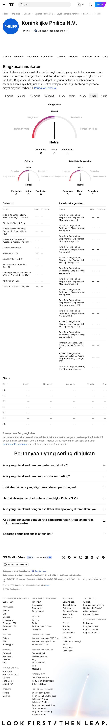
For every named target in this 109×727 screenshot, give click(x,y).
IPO (4, 662)
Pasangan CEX (9, 623)
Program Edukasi (91, 632)
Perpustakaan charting (93, 605)
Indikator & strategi (72, 641)
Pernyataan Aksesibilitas (43, 705)
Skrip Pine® (8, 684)
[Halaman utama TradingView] (11, 5)
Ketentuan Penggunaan (15, 444)
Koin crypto (8, 620)
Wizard (66, 644)
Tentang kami (38, 653)
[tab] (8, 95)
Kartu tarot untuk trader (43, 681)
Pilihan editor (69, 632)
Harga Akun (37, 605)
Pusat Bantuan (39, 662)
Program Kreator (70, 611)
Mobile (6, 692)
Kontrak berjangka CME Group (46, 638)
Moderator (68, 617)
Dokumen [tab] (32, 56)
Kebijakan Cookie (40, 702)
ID (83, 4)
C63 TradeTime (39, 684)
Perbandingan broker (42, 626)
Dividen (6, 659)
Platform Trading (91, 614)
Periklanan (88, 623)
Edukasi (66, 629)
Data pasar (37, 608)
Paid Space (68, 650)
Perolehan (7, 656)
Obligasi (6, 617)
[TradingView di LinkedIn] (86, 557)
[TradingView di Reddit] (103, 557)
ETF (4, 614)
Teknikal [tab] (60, 56)
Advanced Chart (90, 611)
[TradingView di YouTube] (75, 557)
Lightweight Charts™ (92, 608)
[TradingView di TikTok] (98, 557)
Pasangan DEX (9, 626)
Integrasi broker (90, 626)
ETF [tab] (97, 56)
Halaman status (39, 714)
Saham (6, 610)
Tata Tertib (68, 614)
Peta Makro (8, 681)
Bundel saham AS (40, 644)
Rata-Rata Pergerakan (71, 203)
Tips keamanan (39, 708)
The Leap (36, 629)
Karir (34, 665)
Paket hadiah (38, 611)
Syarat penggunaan (41, 692)
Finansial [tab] (19, 56)
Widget (86, 602)
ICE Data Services (39, 571)
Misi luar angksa (39, 656)
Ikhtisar (35, 620)
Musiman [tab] (87, 56)
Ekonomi (7, 653)
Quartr (47, 585)
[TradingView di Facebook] (69, 557)
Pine (5, 629)
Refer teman (68, 608)
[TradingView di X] (64, 557)
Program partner (90, 629)
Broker (35, 623)
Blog (34, 659)
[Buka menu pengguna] (90, 4)
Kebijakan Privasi (40, 699)
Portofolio (7, 671)
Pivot (5, 378)
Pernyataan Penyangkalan (44, 696)
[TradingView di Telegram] (92, 557)
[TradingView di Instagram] (81, 557)
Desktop (7, 696)
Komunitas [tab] (47, 56)
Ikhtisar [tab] (7, 56)
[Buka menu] (4, 4)
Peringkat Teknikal (45, 88)
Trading (66, 626)
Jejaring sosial (69, 602)
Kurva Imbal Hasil (11, 674)
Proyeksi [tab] (73, 56)
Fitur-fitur (36, 602)
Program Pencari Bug (42, 711)
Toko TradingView (40, 677)
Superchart (8, 602)
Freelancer (68, 647)
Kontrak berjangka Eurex (43, 641)
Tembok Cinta (69, 605)
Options (6, 677)
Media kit (36, 669)
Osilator (7, 203)
